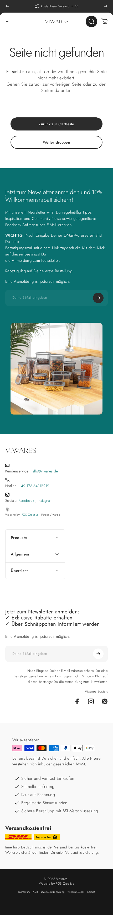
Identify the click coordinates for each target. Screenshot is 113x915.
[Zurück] (7, 6)
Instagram (45, 500)
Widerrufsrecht (76, 892)
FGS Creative (30, 515)
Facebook (26, 500)
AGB (35, 892)
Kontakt (91, 892)
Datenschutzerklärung (52, 892)
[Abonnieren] (98, 298)
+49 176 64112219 (34, 485)
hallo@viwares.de (44, 471)
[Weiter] (105, 6)
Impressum (24, 892)
